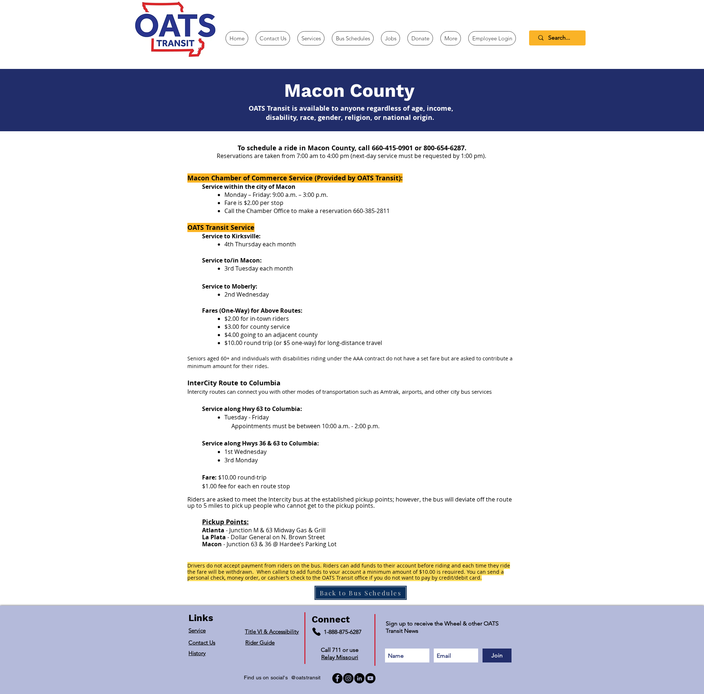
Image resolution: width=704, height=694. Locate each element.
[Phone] (316, 631)
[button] (450, 38)
